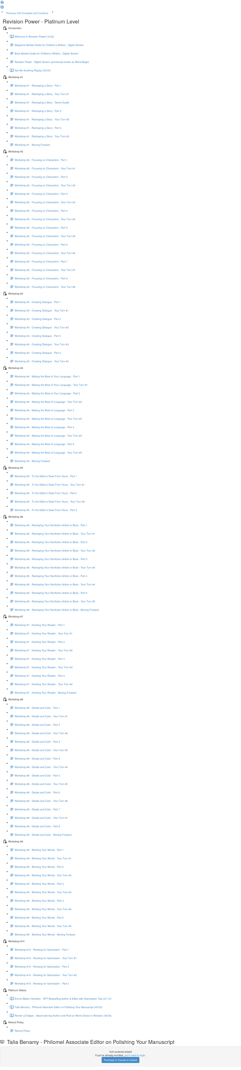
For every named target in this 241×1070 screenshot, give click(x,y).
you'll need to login (134, 1055)
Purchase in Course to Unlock (120, 1060)
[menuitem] (2, 8)
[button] (2, 3)
